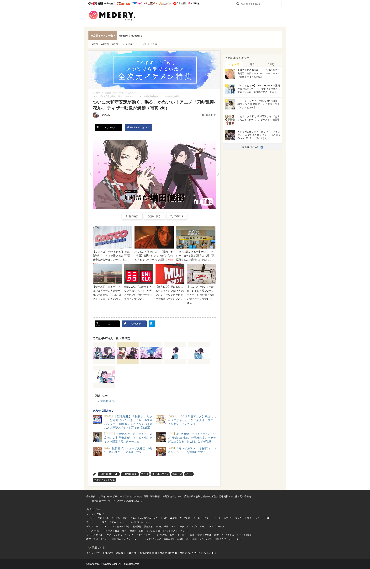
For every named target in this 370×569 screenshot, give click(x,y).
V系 (106, 518)
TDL (104, 526)
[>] (218, 174)
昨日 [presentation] (252, 64)
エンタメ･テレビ (95, 514)
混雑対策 (148, 526)
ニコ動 (173, 518)
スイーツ (107, 531)
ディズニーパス (216, 526)
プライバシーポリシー (110, 496)
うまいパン (165, 3)
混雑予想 (137, 526)
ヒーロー (267, 518)
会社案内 (91, 496)
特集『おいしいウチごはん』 (125, 539)
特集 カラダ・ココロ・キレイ (229, 539)
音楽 (100, 518)
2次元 (95, 44)
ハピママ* (109, 3)
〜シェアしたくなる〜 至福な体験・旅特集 (162, 539)
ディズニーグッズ (180, 526)
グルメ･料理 (92, 530)
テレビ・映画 (162, 526)
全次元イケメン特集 (102, 35)
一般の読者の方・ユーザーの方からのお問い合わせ (116, 501)
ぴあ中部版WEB (168, 553)
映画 (125, 518)
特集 (88, 539)
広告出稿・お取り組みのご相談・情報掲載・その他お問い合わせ (217, 496)
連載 (95, 539)
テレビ (91, 518)
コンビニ (150, 531)
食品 (117, 531)
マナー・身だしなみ (157, 535)
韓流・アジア (253, 518)
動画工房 (177, 474)
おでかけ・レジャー (140, 522)
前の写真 (134, 216)
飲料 (124, 531)
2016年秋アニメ (160, 474)
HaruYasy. (105, 115)
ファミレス (183, 531)
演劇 (165, 518)
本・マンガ (185, 518)
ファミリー (92, 522)
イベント (142, 44)
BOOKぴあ (131, 553)
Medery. (194, 3)
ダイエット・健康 (185, 535)
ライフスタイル (94, 535)
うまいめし (150, 3)
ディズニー (92, 526)
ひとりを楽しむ (244, 535)
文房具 (208, 535)
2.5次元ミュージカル (150, 518)
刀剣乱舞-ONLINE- (109, 474)
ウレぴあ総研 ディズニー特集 (123, 3)
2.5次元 (105, 44)
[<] (90, 174)
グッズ (153, 44)
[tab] (234, 64)
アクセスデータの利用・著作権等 (142, 496)
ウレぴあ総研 (95, 3)
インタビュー (128, 44)
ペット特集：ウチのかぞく (199, 539)
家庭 (104, 522)
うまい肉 (179, 3)
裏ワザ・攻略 (123, 526)
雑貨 (216, 535)
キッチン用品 (228, 535)
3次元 (115, 44)
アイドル (116, 518)
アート (217, 518)
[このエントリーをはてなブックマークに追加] (152, 323)
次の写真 (175, 216)
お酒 (141, 531)
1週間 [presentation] (271, 64)
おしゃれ (123, 522)
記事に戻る (154, 216)
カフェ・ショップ (166, 531)
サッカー (239, 518)
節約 (172, 535)
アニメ (144, 474)
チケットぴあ (93, 553)
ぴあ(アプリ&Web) (113, 553)
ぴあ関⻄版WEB (148, 553)
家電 (200, 535)
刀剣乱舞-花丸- (107, 400)
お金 (131, 535)
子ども (113, 522)
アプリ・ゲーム (199, 526)
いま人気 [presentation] (234, 64)
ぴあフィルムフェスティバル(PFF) (198, 553)
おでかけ (140, 535)
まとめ (103, 539)
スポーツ (228, 518)
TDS (111, 526)
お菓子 (133, 531)
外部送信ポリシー (172, 496)
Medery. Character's (130, 35)
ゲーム (188, 474)
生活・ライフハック (116, 535)
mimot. (137, 3)
